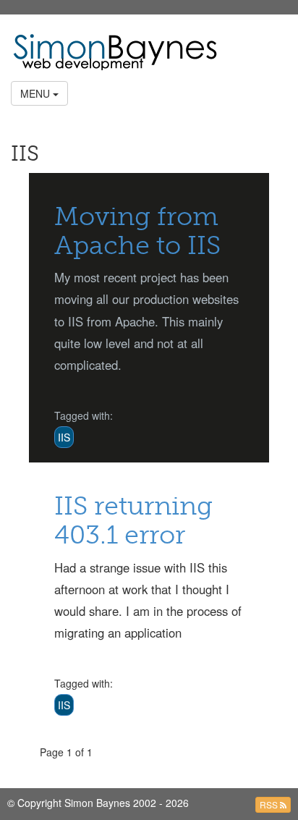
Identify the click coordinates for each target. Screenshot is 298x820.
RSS (270, 804)
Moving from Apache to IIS (137, 230)
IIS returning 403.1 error (133, 520)
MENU (36, 93)
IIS (64, 437)
